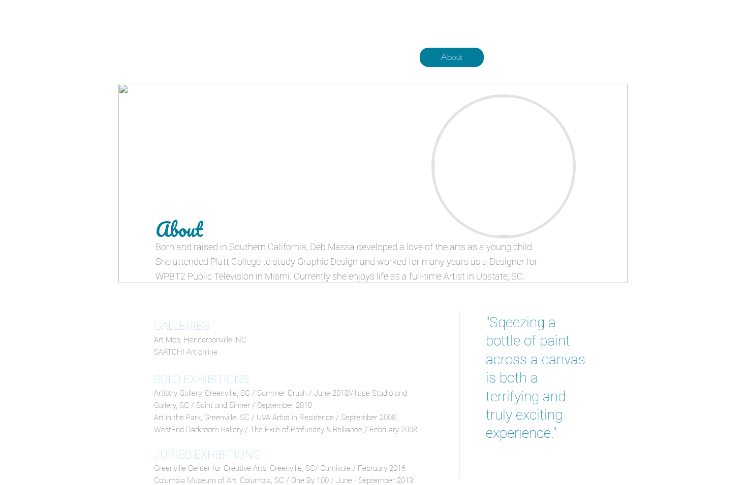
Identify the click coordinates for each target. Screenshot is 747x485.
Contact (587, 56)
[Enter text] (561, 31)
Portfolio (519, 56)
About (451, 56)
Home (383, 56)
